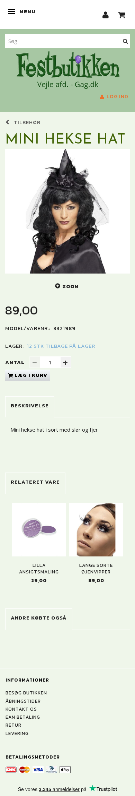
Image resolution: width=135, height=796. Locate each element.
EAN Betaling (23, 716)
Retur (13, 724)
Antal (15, 362)
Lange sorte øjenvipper (96, 568)
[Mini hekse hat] (67, 211)
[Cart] (122, 14)
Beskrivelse (30, 405)
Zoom (70, 286)
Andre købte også (39, 618)
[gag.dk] (67, 69)
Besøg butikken (26, 692)
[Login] (105, 14)
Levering (17, 733)
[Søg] (125, 40)
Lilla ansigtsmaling (39, 568)
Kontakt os (21, 709)
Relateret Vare (35, 482)
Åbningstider (23, 701)
